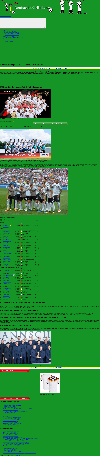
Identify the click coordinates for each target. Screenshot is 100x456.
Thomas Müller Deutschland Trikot (10, 433)
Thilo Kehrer (6, 289)
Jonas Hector (6, 296)
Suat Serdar (5, 299)
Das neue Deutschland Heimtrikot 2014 (11, 418)
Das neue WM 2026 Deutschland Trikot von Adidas (14, 404)
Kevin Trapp (6, 227)
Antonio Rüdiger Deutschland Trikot (11, 431)
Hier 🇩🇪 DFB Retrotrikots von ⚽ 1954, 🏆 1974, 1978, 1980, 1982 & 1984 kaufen (51, 68)
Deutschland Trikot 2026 (5, 16)
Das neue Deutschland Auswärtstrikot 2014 (12, 417)
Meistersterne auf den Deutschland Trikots (14, 37)
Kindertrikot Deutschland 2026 (12, 35)
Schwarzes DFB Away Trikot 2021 (10, 410)
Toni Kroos (5, 255)
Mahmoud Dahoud (7, 285)
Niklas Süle (5, 242)
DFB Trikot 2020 (6, 414)
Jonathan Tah (6, 268)
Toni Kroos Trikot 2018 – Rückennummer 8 (12, 437)
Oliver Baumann (7, 288)
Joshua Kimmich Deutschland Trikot (10, 434)
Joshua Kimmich (7, 253)
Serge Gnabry (6, 265)
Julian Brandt (6, 283)
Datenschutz (17, 455)
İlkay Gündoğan (6, 248)
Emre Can (5, 245)
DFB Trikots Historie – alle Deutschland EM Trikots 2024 (15, 439)
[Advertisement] (50, 52)
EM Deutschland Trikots (8, 38)
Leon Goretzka (6, 247)
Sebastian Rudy (6, 297)
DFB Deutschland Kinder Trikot (10, 422)
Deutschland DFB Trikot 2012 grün (10, 421)
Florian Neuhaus (7, 259)
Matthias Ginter (6, 230)
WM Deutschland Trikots (8, 36)
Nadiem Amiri (6, 280)
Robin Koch (6, 239)
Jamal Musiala (6, 258)
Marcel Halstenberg (7, 234)
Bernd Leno (6, 224)
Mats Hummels (6, 236)
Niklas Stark (6, 291)
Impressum (12, 455)
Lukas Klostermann (7, 237)
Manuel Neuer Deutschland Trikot (10, 432)
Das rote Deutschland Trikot (9, 412)
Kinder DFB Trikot (9, 41)
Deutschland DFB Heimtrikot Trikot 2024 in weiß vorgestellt (16, 443)
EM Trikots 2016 (6, 416)
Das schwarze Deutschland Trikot (10, 413)
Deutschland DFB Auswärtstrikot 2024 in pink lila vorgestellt (16, 442)
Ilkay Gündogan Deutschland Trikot (10, 436)
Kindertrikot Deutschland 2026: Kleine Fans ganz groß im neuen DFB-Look (19, 453)
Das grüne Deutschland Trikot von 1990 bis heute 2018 (15, 411)
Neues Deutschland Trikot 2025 (12, 32)
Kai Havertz (6, 250)
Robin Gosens (6, 231)
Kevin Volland (6, 261)
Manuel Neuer (6, 225)
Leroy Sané (5, 262)
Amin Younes (6, 270)
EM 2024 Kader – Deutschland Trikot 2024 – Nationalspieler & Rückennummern (20, 408)
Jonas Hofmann (6, 251)
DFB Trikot (5, 40)
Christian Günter (7, 233)
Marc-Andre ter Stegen (8, 275)
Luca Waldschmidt (7, 282)
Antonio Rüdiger (7, 241)
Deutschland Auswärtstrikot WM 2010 (11, 419)
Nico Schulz (6, 277)
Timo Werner (6, 264)
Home (4, 30)
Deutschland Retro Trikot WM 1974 (10, 424)
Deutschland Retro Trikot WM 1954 (10, 425)
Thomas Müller (6, 256)
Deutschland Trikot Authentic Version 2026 (14, 33)
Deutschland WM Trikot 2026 (9, 31)
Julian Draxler (6, 294)
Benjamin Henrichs (7, 278)
